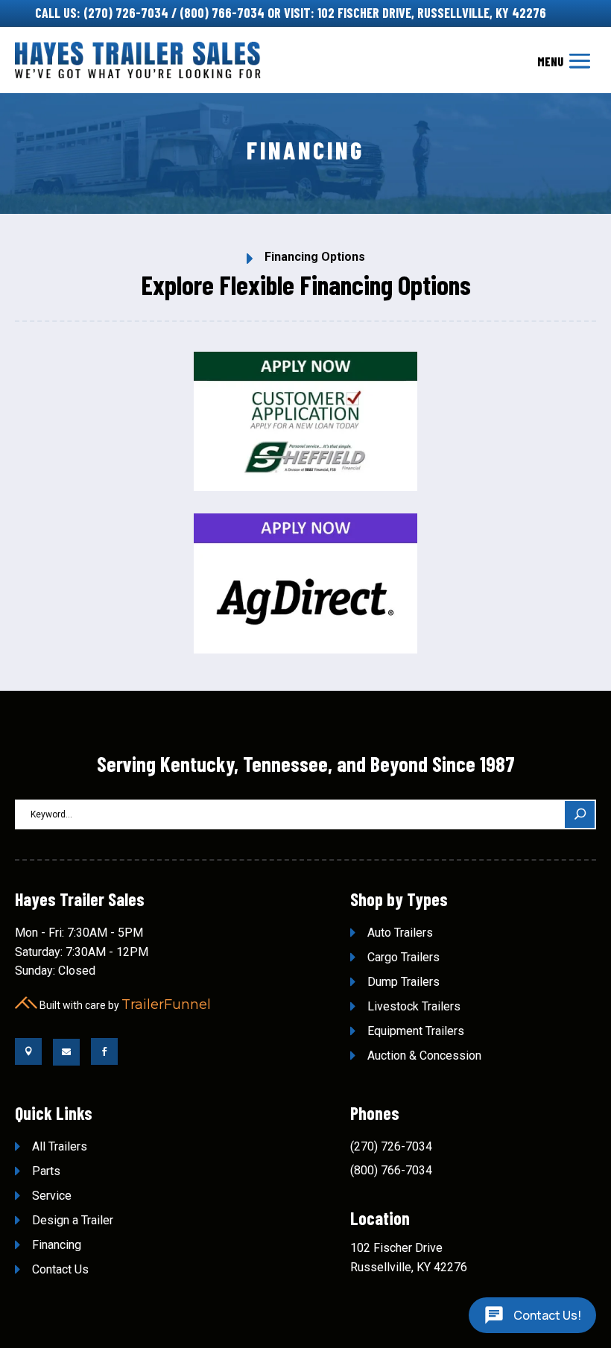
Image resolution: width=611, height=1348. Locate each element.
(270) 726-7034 (125, 12)
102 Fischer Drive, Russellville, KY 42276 (431, 12)
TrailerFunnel (166, 1004)
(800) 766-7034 (222, 12)
